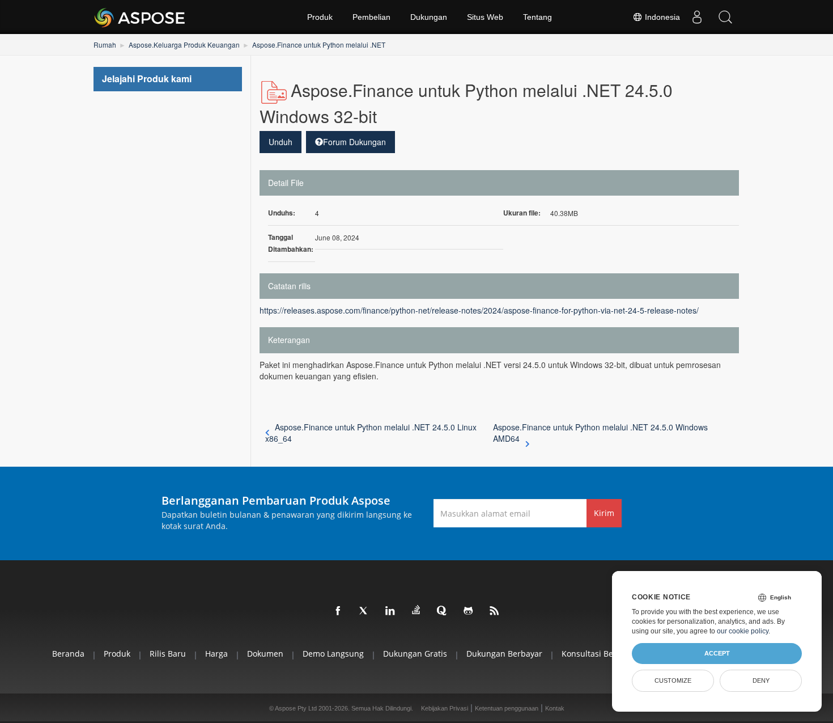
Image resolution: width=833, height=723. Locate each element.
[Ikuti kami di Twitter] (364, 611)
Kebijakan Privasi (444, 708)
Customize (672, 680)
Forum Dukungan (354, 141)
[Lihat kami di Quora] (442, 611)
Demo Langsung (333, 653)
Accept (717, 653)
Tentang (537, 17)
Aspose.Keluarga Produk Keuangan (184, 44)
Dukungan (428, 17)
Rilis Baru (168, 653)
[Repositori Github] (468, 611)
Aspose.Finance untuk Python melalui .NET (318, 44)
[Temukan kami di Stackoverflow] (416, 610)
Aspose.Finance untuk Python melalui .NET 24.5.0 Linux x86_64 (371, 432)
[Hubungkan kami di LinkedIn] (390, 611)
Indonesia (661, 17)
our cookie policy (742, 631)
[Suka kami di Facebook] (338, 611)
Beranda (68, 653)
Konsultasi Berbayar (600, 653)
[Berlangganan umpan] (494, 611)
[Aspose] (140, 17)
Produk (320, 17)
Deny (761, 680)
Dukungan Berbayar (504, 653)
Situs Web (485, 17)
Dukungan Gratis (415, 653)
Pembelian (371, 17)
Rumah (105, 44)
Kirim (604, 513)
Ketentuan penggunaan (506, 708)
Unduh (280, 141)
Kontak (554, 708)
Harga (216, 653)
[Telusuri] (725, 17)
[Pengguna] (697, 17)
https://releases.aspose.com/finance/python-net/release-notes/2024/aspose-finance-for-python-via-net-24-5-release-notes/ (479, 310)
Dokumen (265, 653)
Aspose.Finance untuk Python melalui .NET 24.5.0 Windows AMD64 (600, 432)
